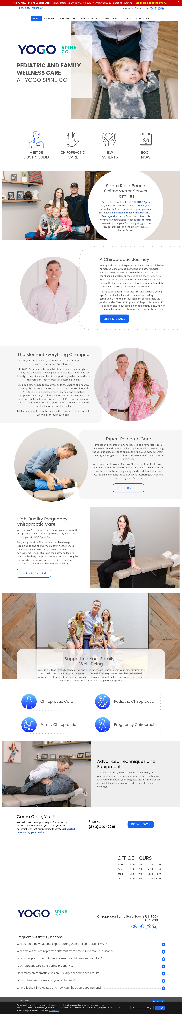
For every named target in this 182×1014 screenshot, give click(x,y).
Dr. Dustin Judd (67, 18)
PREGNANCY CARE (34, 573)
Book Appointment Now (32, 8)
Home (36, 18)
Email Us (159, 1001)
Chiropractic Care (90, 18)
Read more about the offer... (150, 2)
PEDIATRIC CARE (128, 488)
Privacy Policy (54, 1010)
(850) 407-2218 (141, 8)
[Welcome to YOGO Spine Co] (47, 57)
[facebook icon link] (141, 927)
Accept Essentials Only (142, 1008)
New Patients (111, 18)
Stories (127, 18)
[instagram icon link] (148, 927)
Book (146, 155)
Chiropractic (73, 155)
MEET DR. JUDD (114, 319)
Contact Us (142, 18)
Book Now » (140, 824)
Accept (160, 1008)
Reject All (122, 1008)
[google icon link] (134, 927)
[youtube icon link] (154, 927)
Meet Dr (36, 155)
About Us (49, 18)
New (109, 155)
